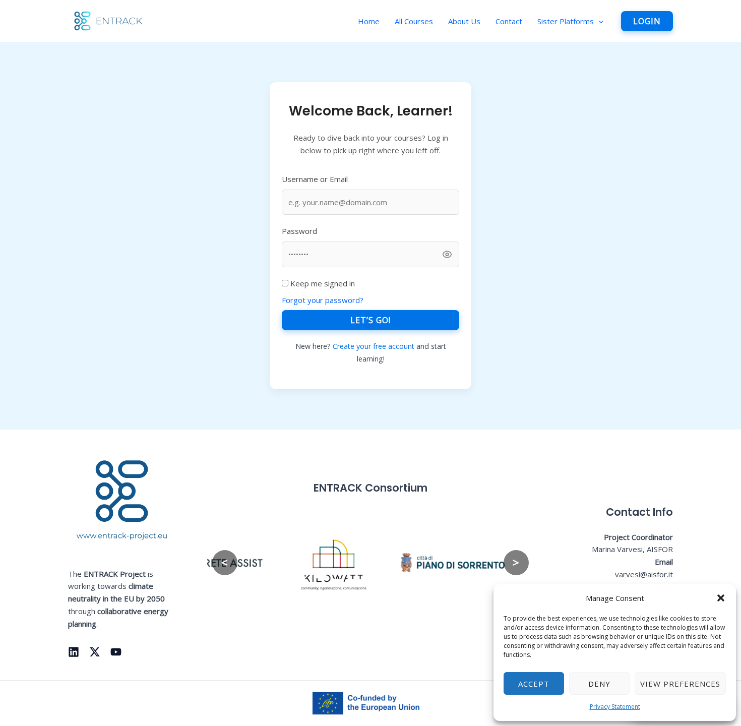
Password (299, 231)
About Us (464, 21)
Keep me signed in (321, 283)
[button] (721, 598)
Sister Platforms (565, 21)
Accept (533, 684)
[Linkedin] (73, 651)
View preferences (680, 684)
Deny (599, 684)
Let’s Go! (370, 320)
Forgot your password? (322, 300)
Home (369, 21)
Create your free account (374, 346)
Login (647, 21)
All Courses (414, 21)
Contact (509, 21)
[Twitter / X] (94, 651)
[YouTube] (115, 651)
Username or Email (315, 179)
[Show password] (447, 254)
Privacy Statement (615, 706)
